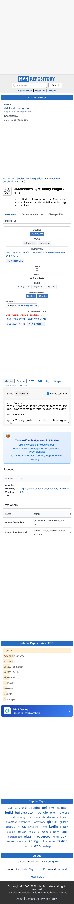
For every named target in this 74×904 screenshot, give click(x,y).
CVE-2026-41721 (16, 319)
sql (42, 841)
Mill (40, 381)
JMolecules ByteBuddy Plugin (38, 189)
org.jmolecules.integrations (28, 178)
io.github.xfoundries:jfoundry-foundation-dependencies (37, 450)
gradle (63, 822)
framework (39, 821)
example (12, 822)
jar (38, 286)
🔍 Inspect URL (15, 260)
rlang (56, 836)
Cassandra (63, 869)
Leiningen (10, 385)
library (64, 826)
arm (52, 807)
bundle (43, 812)
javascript (34, 826)
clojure (64, 812)
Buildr (23, 385)
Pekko (47, 869)
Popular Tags (37, 801)
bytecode (45, 243)
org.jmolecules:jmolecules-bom (37, 444)
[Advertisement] (37, 37)
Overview (10, 214)
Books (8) (10, 220)
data (37, 817)
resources (43, 836)
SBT (31, 381)
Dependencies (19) (32, 214)
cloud (12, 817)
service (22, 841)
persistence (15, 836)
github (52, 822)
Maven (9, 381)
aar (10, 807)
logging (11, 831)
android (21, 807)
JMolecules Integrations (17, 108)
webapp (47, 846)
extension (25, 821)
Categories (25, 90)
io (18, 826)
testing (62, 841)
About (52, 90)
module (46, 831)
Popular (40, 90)
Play (30, 869)
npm (56, 831)
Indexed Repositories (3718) (37, 643)
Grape (57, 381)
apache (35, 807)
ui (31, 846)
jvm (45, 826)
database (49, 817)
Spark (38, 869)
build (9, 812)
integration (29, 243)
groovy (10, 826)
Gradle (21, 381)
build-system (25, 812)
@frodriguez (51, 861)
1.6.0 (18, 193)
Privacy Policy (49, 898)
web (37, 846)
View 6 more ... (35, 323)
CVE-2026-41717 (37, 319)
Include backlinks (58, 393)
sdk (63, 836)
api (44, 807)
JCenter (43, 296)
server (11, 841)
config (21, 817)
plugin (29, 836)
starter (51, 841)
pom (23, 286)
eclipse (61, 817)
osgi (64, 831)
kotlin (54, 826)
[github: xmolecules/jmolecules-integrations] (37, 269)
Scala (23, 869)
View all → (37, 459)
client (54, 812)
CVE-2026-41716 (16, 323)
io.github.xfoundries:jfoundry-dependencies (37, 455)
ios (24, 826)
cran (30, 817)
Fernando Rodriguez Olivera (51, 892)
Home (6, 178)
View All (51, 286)
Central (31, 296)
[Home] (37, 81)
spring (34, 841)
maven (22, 831)
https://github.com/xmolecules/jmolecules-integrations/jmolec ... (36, 254)
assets (61, 807)
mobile (34, 831)
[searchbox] (29, 85)
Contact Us (32, 898)
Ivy (48, 381)
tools (25, 846)
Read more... (37, 876)
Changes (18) (55, 214)
